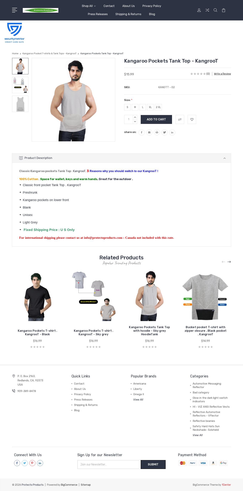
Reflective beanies (204, 421)
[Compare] (207, 12)
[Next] (229, 262)
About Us (128, 6)
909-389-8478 (26, 391)
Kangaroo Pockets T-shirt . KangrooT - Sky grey (93, 332)
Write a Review (222, 73)
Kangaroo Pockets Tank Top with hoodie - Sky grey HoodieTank (149, 330)
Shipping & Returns (128, 14)
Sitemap (86, 484)
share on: (130, 132)
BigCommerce (69, 484)
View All (138, 399)
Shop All (87, 6)
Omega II (138, 394)
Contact (109, 6)
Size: (128, 100)
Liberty (137, 389)
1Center (226, 484)
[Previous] (223, 262)
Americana (139, 383)
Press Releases (98, 14)
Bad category (201, 392)
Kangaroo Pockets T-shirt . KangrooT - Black (37, 332)
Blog (152, 14)
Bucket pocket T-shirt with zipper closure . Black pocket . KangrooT (205, 330)
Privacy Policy (151, 6)
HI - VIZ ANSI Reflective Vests (211, 406)
